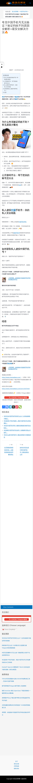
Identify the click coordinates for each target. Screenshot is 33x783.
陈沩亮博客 (15, 11)
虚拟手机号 (16, 233)
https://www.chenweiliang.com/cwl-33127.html (16, 388)
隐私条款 (16, 768)
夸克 (3, 96)
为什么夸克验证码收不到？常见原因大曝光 (11, 78)
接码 (16, 99)
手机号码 (9, 363)
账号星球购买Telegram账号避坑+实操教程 (14, 686)
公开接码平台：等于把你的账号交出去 (10, 82)
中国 (13, 210)
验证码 (17, 96)
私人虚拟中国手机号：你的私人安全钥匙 (10, 85)
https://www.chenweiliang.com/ (11, 377)
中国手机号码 (23, 11)
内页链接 (16, 766)
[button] (1, 65)
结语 (5, 92)
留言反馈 (16, 764)
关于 (16, 761)
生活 (20, 185)
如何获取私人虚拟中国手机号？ (10, 89)
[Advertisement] (16, 51)
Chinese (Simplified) (9, 629)
